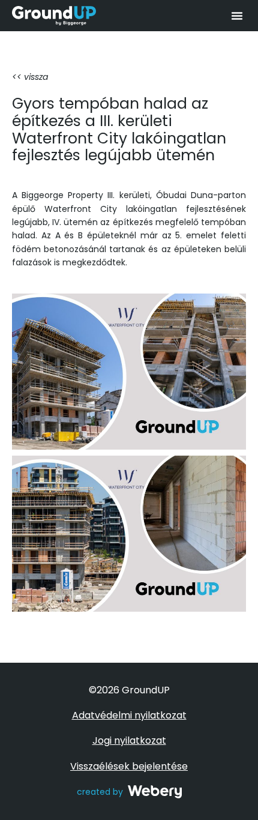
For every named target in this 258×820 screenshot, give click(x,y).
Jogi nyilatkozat (129, 740)
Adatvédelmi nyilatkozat (129, 715)
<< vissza (30, 77)
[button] (237, 16)
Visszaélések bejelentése (129, 766)
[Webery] (155, 791)
